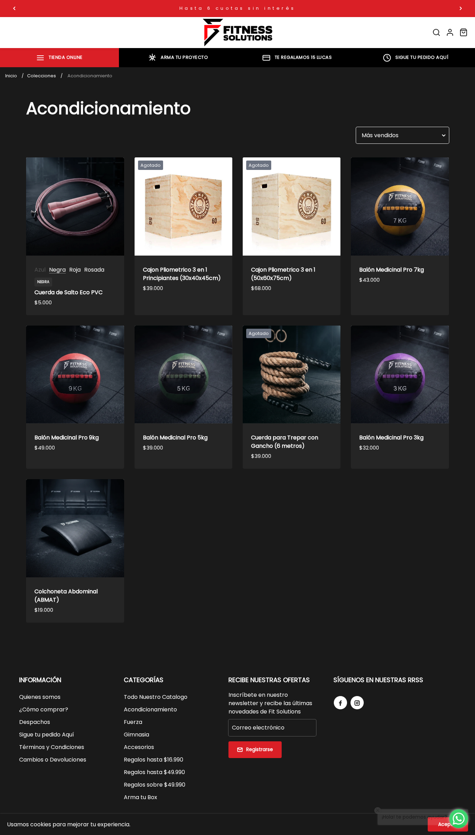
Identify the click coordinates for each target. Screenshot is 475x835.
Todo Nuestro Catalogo (155, 697)
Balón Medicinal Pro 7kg (391, 270)
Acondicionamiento (150, 709)
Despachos (34, 722)
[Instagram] (357, 703)
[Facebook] (340, 703)
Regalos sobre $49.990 (154, 785)
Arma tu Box (140, 797)
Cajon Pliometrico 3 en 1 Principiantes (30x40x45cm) (182, 274)
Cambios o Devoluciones (52, 760)
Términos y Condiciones (51, 747)
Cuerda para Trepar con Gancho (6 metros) (284, 442)
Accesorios (139, 747)
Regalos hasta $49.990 (154, 772)
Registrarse (259, 749)
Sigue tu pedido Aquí (46, 735)
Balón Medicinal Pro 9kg (66, 438)
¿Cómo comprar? (43, 709)
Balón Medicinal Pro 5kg (175, 438)
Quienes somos (40, 697)
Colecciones (41, 75)
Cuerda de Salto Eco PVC (68, 292)
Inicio (11, 75)
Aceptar (448, 824)
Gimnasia (136, 735)
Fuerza (133, 722)
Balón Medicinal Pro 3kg (391, 438)
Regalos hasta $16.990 (153, 760)
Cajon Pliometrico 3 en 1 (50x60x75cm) (283, 274)
